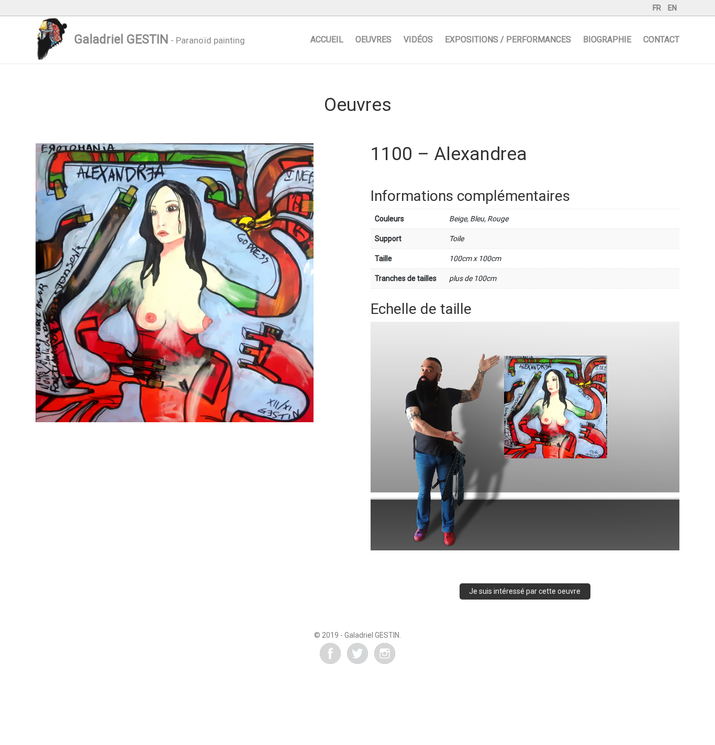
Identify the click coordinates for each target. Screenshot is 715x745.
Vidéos (418, 39)
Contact (661, 39)
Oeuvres (373, 39)
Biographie (607, 39)
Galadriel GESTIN (121, 39)
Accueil (326, 39)
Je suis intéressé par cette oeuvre (524, 591)
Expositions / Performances (508, 39)
